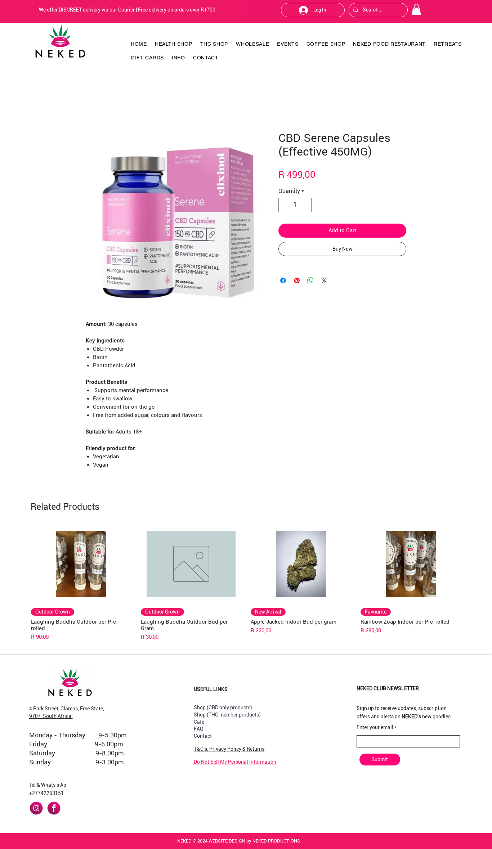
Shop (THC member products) (227, 715)
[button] (416, 9)
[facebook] (54, 808)
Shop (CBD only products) (223, 707)
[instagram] (36, 808)
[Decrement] (284, 205)
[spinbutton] (295, 205)
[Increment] (305, 205)
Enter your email (375, 727)
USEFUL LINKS (211, 689)
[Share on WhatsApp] (310, 280)
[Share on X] (324, 280)
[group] (246, 583)
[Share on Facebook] (283, 280)
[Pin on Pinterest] (296, 280)
